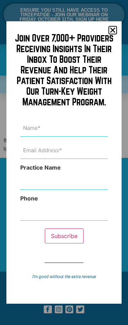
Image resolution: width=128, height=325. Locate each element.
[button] (112, 30)
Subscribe (64, 235)
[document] (64, 162)
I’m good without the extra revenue (64, 276)
